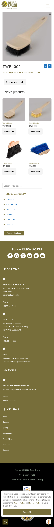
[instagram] (16, 255)
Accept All (27, 512)
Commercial (11, 204)
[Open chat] (48, 521)
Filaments (10, 219)
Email (5, 354)
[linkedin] (23, 255)
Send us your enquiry (15, 82)
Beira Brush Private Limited (14, 284)
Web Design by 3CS (27, 475)
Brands (9, 224)
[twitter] (36, 255)
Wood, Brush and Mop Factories (16, 385)
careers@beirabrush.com (20, 362)
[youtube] (29, 255)
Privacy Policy (35, 503)
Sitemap (40, 480)
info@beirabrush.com (20, 358)
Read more (9, 131)
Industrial (10, 199)
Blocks (9, 214)
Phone (5, 302)
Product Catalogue (14, 233)
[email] (42, 255)
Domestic (10, 209)
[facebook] (10, 255)
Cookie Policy (19, 503)
